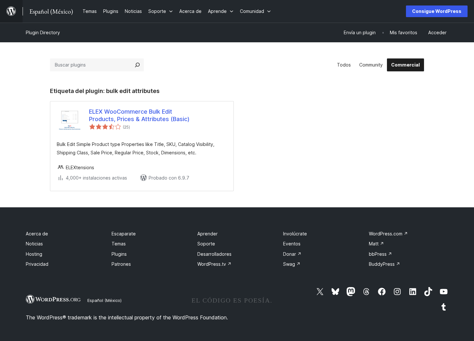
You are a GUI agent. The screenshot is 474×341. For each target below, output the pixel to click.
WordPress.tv (214, 264)
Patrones (121, 264)
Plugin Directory (43, 32)
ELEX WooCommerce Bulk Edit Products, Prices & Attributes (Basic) (139, 115)
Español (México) (104, 300)
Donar (292, 254)
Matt (376, 243)
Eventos (292, 243)
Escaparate (124, 233)
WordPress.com (388, 233)
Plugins (119, 254)
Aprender (207, 233)
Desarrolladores (214, 254)
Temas (119, 243)
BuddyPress (384, 264)
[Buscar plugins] (137, 64)
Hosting (34, 254)
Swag (292, 264)
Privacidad (37, 264)
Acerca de (37, 233)
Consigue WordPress (436, 11)
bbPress (380, 254)
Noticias (34, 243)
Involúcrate (295, 233)
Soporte (206, 243)
